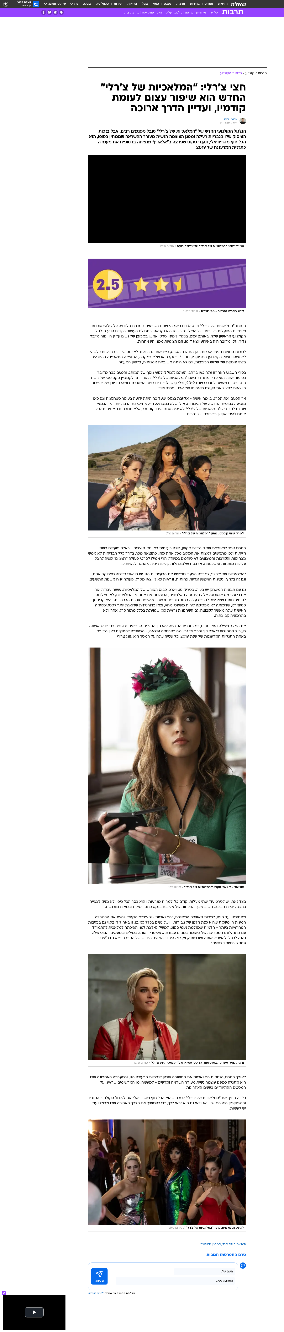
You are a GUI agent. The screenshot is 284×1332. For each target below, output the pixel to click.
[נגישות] (5, 4)
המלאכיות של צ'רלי (234, 1244)
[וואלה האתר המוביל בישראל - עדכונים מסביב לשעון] (238, 4)
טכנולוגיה (102, 4)
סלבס (167, 4)
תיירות (118, 4)
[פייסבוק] (43, 12)
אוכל (145, 4)
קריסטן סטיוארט (210, 1244)
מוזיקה (189, 12)
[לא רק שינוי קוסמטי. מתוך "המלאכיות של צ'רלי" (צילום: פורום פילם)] (167, 481)
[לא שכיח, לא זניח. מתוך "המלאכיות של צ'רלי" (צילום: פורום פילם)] (167, 1175)
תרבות (180, 4)
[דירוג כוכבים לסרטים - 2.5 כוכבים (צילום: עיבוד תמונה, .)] (167, 287)
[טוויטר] (49, 12)
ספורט (209, 4)
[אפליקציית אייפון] (55, 12)
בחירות (195, 4)
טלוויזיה (213, 12)
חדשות (223, 4)
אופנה (87, 4)
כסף (156, 4)
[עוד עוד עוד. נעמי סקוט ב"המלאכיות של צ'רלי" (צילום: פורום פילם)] (167, 769)
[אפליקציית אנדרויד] (61, 12)
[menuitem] (220, 4)
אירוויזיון (201, 12)
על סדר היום (164, 12)
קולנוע (178, 12)
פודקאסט (148, 12)
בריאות (132, 4)
